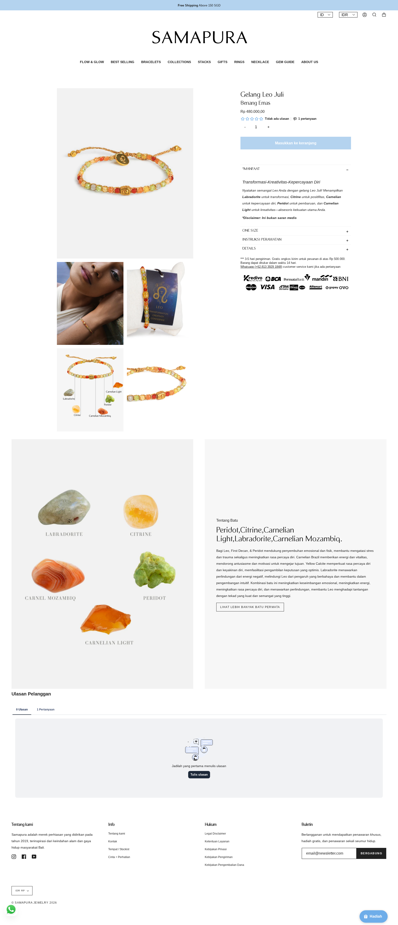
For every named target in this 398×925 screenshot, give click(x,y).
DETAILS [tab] (249, 248)
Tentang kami (116, 833)
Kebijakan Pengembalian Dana (224, 865)
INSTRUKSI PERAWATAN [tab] (261, 239)
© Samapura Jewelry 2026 (34, 902)
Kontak (112, 841)
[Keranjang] (384, 14)
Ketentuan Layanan (217, 841)
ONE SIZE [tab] (250, 231)
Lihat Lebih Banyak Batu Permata (250, 607)
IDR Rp (20, 890)
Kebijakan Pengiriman (219, 857)
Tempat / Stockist (118, 849)
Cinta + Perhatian (119, 857)
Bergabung (371, 853)
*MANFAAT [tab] (251, 169)
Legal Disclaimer (215, 833)
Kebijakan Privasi (216, 849)
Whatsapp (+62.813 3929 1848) (261, 266)
